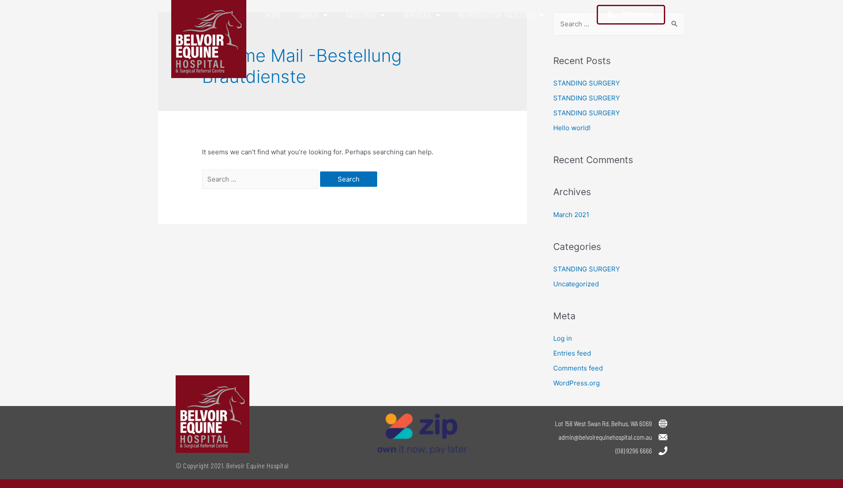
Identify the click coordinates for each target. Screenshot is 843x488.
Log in (562, 338)
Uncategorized (576, 284)
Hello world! (572, 128)
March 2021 (571, 214)
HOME (273, 15)
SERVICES (417, 15)
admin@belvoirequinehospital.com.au (605, 437)
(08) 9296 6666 (634, 451)
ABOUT (309, 15)
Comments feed (578, 368)
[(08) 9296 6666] (663, 450)
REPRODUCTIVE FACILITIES (496, 15)
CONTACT (575, 15)
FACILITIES (361, 15)
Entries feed (572, 353)
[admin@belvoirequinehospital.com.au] (663, 437)
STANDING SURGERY (586, 83)
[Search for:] (261, 179)
